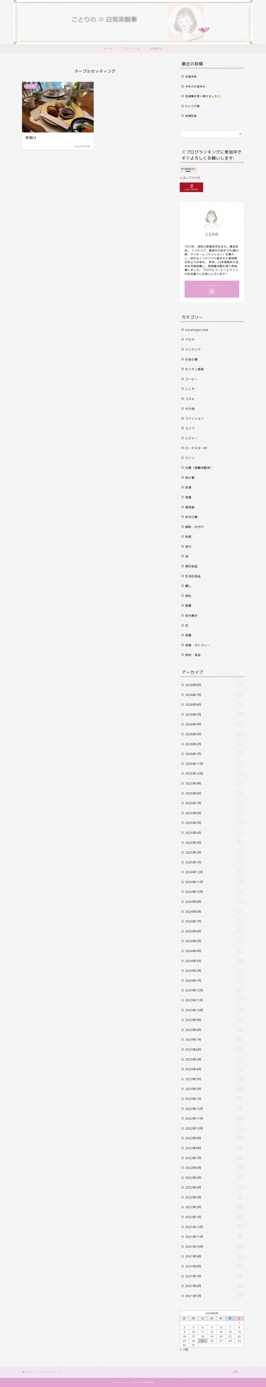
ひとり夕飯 (192, 106)
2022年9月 (213, 1138)
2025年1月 (213, 862)
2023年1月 (213, 1099)
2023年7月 (213, 1040)
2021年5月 (213, 1296)
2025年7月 (213, 803)
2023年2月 (213, 1089)
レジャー (191, 438)
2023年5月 (213, 1059)
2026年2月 (213, 744)
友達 (188, 487)
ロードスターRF (196, 448)
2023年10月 (213, 1010)
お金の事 (191, 359)
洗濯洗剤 (191, 76)
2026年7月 (213, 695)
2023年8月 (213, 1030)
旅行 (188, 547)
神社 (188, 596)
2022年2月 (213, 1207)
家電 (188, 497)
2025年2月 (213, 852)
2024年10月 (213, 892)
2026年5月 (213, 714)
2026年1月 (213, 754)
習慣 (188, 606)
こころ (190, 389)
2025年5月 (213, 823)
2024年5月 (213, 941)
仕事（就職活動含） (199, 468)
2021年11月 (213, 1237)
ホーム (108, 48)
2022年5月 (213, 1178)
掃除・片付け (194, 527)
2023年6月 (213, 1050)
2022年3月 (213, 1197)
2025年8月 (213, 793)
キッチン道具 (194, 369)
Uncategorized (196, 330)
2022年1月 (213, 1217)
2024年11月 (213, 882)
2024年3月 (213, 961)
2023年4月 (213, 1069)
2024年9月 (213, 902)
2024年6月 (213, 931)
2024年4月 (213, 951)
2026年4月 (213, 724)
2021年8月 (213, 1266)
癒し (188, 586)
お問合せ (156, 48)
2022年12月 (213, 1109)
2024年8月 (213, 912)
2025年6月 (213, 813)
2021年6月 (213, 1286)
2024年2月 (213, 971)
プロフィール (131, 48)
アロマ (190, 340)
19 (211, 1336)
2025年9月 (213, 783)
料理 (188, 537)
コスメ (190, 399)
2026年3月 (213, 734)
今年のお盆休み (195, 86)
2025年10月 (213, 774)
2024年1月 (213, 981)
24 (193, 1340)
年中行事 (191, 517)
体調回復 (191, 116)
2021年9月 (213, 1256)
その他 (190, 409)
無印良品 (191, 566)
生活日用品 (193, 576)
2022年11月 (213, 1118)
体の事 (190, 478)
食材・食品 (193, 655)
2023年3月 (213, 1079)
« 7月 (184, 1350)
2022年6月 (213, 1168)
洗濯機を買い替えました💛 (203, 96)
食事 (188, 635)
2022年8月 (213, 1148)
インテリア (193, 349)
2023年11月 (213, 1000)
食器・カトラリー (197, 645)
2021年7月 (213, 1276)
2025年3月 (213, 843)
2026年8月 (213, 685)
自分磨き (191, 616)
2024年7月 (213, 921)
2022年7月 (213, 1158)
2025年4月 (213, 833)
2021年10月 (213, 1247)
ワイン (190, 458)
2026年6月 (213, 705)
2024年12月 (213, 872)
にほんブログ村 (190, 178)
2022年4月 (213, 1187)
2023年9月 (213, 1020)
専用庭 (190, 507)
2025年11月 (213, 764)
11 (202, 1331)
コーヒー (191, 379)
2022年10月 (213, 1128)
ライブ (190, 428)
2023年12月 (213, 990)
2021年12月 (213, 1227)
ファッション (194, 418)
